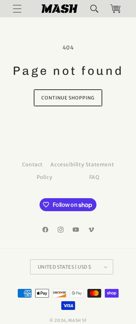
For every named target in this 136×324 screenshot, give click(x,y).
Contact (32, 164)
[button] (94, 9)
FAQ (94, 177)
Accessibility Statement (82, 164)
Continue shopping (68, 98)
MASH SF (77, 320)
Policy (45, 177)
